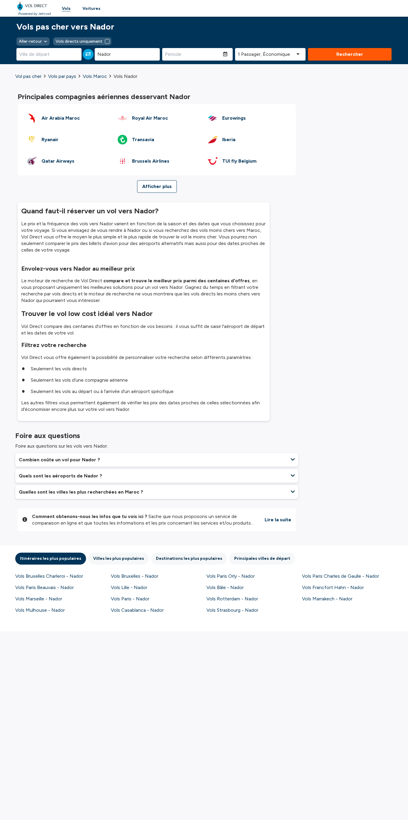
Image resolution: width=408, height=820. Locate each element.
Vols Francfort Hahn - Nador (333, 587)
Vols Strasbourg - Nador (232, 610)
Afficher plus (157, 186)
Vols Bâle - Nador (225, 587)
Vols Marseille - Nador (38, 599)
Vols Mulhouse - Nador (40, 610)
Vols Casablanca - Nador (137, 610)
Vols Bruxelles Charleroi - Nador (49, 576)
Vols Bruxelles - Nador (134, 576)
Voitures (91, 8)
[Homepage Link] (33, 6)
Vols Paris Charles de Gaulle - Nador (340, 576)
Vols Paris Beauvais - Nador (44, 587)
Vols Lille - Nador (129, 587)
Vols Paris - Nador (130, 599)
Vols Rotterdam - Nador (232, 599)
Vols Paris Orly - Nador (230, 576)
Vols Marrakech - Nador (327, 599)
